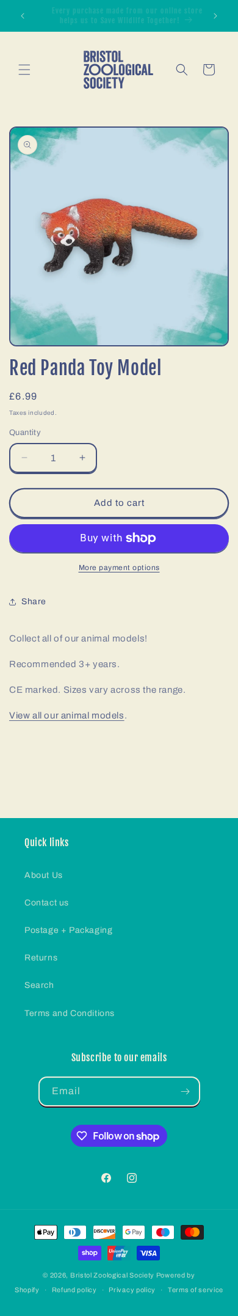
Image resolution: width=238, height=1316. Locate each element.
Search (39, 985)
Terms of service (195, 1289)
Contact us (46, 902)
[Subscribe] (185, 1091)
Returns (40, 957)
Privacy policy (132, 1289)
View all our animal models (66, 715)
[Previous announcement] (22, 15)
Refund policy (74, 1289)
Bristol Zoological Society (112, 1275)
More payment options (119, 567)
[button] (24, 69)
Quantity (25, 432)
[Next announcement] (215, 15)
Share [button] (33, 601)
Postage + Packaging (68, 930)
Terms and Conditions (69, 1013)
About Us (43, 875)
